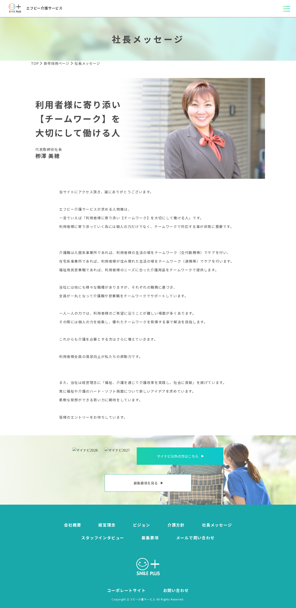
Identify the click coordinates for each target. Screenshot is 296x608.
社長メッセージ (217, 525)
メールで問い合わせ (195, 537)
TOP (35, 63)
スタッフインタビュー (102, 537)
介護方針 (176, 525)
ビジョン (141, 525)
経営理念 (106, 525)
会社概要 (72, 525)
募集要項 (150, 537)
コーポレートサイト (126, 590)
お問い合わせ (176, 590)
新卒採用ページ (56, 63)
